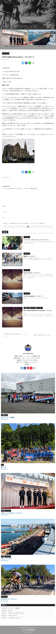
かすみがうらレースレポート (42, 46)
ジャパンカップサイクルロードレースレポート (36, 239)
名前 (4, 206)
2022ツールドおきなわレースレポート (12, 513)
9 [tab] (33, 49)
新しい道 (3, 467)
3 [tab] (25, 49)
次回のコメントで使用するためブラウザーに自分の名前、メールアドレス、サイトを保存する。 (24, 223)
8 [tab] (31, 49)
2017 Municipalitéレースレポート (33, 296)
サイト (4, 217)
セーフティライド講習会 (8, 417)
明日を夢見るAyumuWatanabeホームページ (28, 627)
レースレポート (6, 177)
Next (54, 39)
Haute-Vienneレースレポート (32, 273)
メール (4, 212)
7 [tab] (30, 49)
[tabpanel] (14, 39)
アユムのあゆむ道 (28, 630)
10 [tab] (34, 49)
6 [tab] (29, 49)
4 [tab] (26, 49)
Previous (2, 39)
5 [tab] (27, 49)
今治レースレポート (14, 46)
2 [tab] (23, 49)
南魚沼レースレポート (30, 256)
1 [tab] (22, 49)
